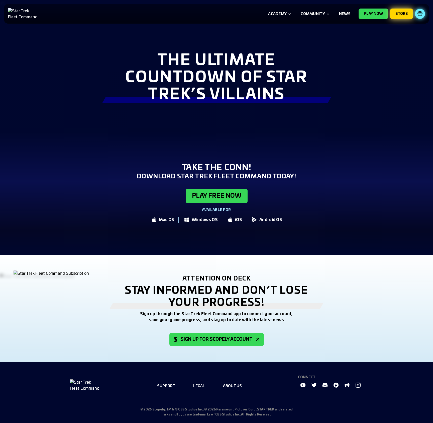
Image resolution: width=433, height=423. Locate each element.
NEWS (345, 14)
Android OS (270, 220)
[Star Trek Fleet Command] (23, 14)
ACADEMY (277, 14)
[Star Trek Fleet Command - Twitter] (314, 385)
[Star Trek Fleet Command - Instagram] (358, 385)
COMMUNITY (313, 14)
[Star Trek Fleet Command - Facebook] (336, 385)
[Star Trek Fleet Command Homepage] (85, 385)
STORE (401, 14)
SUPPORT (166, 386)
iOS (238, 220)
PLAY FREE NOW (216, 196)
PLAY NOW (373, 14)
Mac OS (166, 220)
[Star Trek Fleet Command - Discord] (325, 385)
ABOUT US (232, 386)
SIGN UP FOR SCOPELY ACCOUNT (217, 339)
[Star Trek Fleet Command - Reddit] (347, 385)
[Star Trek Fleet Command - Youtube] (303, 385)
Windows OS (205, 220)
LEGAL (199, 386)
